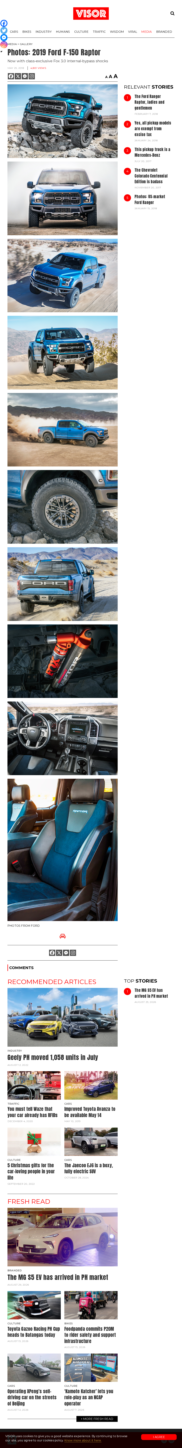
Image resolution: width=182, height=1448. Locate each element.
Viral (132, 31)
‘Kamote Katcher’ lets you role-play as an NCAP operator (88, 1397)
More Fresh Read (98, 1419)
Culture (81, 31)
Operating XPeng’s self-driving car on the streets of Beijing (32, 1397)
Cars (14, 31)
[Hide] (1, 51)
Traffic (99, 31)
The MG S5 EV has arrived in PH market (151, 993)
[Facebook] (11, 76)
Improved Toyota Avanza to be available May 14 (89, 1112)
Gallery (26, 44)
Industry (44, 31)
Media (146, 31)
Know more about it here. (83, 1440)
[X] (18, 76)
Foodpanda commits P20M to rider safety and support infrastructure (90, 1334)
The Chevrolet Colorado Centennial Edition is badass (151, 175)
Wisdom (117, 31)
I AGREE (159, 1437)
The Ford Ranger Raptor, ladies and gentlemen (149, 102)
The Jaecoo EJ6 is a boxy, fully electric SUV (88, 1168)
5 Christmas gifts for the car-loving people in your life (31, 1171)
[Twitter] (3, 30)
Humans (63, 31)
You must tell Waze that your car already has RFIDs (32, 1112)
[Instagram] (32, 76)
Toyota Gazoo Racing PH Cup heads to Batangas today (33, 1331)
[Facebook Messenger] (25, 76)
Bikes (26, 31)
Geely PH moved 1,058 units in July (52, 1057)
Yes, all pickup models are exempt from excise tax (153, 128)
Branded (164, 31)
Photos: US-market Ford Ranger (150, 199)
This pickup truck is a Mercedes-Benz (152, 152)
